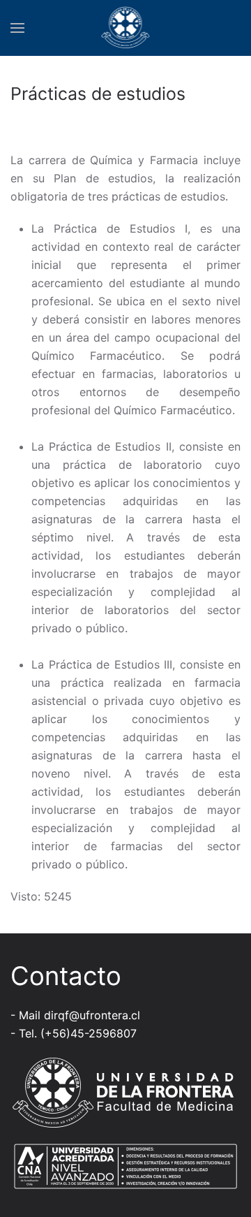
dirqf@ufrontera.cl (92, 1015)
